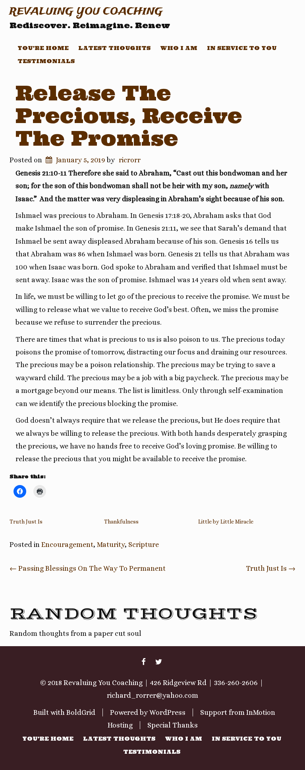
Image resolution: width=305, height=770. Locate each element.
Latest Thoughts (114, 48)
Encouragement (67, 545)
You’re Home (43, 48)
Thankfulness (121, 521)
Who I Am (178, 48)
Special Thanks (172, 725)
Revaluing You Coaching (86, 12)
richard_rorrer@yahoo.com (152, 695)
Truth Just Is (26, 521)
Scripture (143, 545)
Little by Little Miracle (225, 521)
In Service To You (241, 48)
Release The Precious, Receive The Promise (128, 115)
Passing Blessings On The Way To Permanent (88, 568)
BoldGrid (80, 712)
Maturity (111, 545)
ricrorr (130, 160)
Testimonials (46, 61)
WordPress (167, 712)
